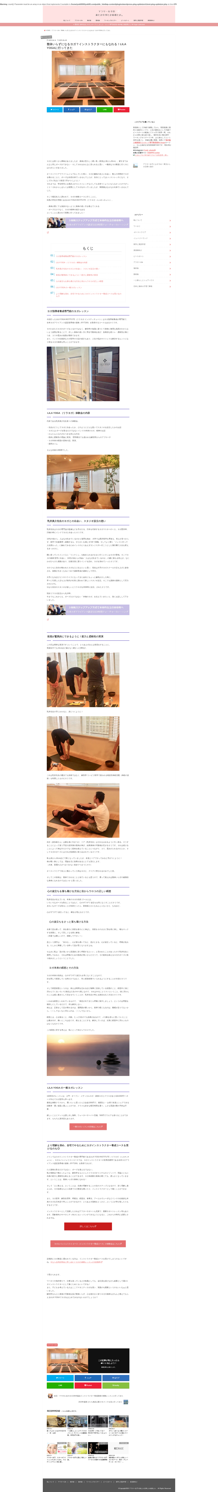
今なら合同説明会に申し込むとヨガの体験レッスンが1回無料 (75, 1262)
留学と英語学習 (138, 20)
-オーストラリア (140, 232)
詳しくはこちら (87, 1226)
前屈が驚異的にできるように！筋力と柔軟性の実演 (77, 275)
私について (66, 20)
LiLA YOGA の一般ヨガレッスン (69, 287)
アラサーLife (79, 20)
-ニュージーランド (141, 238)
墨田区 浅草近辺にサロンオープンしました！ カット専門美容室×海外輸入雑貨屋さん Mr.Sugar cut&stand (110, 24)
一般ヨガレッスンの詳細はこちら (87, 1127)
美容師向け (151, 20)
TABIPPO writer (153, 153)
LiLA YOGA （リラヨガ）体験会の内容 (71, 262)
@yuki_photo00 (149, 150)
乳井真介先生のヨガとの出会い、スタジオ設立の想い (78, 269)
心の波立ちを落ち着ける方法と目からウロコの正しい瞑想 (79, 281)
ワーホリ (137, 226)
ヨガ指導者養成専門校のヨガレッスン (71, 256)
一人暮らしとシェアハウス (144, 280)
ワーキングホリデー (110, 20)
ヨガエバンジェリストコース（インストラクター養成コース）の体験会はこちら (87, 1244)
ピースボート (125, 20)
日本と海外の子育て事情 (143, 286)
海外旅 (89, 20)
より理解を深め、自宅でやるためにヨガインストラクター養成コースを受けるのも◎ (88, 295)
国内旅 (98, 20)
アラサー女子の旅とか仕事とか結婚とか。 (143, 1488)
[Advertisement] (88, 137)
